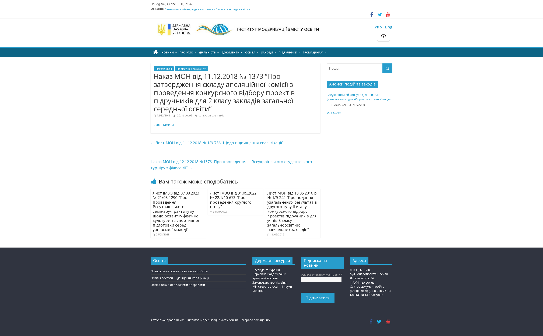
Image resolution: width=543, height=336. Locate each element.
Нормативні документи (191, 69)
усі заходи (334, 112)
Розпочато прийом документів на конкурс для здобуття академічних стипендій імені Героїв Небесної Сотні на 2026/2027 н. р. (255, 7)
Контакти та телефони (366, 295)
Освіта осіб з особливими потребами (178, 285)
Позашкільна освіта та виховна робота (179, 271)
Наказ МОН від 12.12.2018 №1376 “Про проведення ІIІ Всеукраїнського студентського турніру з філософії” (231, 164)
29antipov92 (185, 115)
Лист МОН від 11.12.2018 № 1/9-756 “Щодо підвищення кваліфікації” (217, 142)
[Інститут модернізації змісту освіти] (155, 52)
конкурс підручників (211, 115)
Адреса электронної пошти (322, 274)
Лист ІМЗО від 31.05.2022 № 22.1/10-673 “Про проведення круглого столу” (233, 199)
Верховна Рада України (269, 274)
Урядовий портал (265, 278)
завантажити (164, 124)
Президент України (266, 270)
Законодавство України (269, 282)
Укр (378, 26)
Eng (388, 26)
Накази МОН (164, 69)
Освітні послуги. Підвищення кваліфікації (180, 278)
